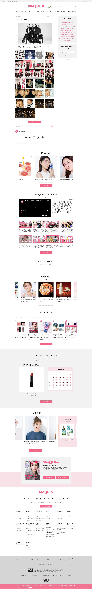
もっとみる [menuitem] (74, 11)
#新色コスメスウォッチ (69, 30)
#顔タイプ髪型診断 (64, 34)
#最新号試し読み (67, 40)
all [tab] (16, 317)
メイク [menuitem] (22, 11)
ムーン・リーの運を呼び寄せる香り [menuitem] (61, 533)
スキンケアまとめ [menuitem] (19, 516)
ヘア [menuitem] (29, 11)
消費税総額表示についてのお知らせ (46, 564)
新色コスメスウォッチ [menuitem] (40, 518)
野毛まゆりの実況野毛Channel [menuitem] (50, 534)
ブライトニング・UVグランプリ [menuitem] (30, 532)
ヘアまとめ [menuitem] (48, 518)
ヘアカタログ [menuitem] (48, 516)
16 (49, 382)
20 (63, 382)
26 (60, 385)
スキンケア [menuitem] (18, 11)
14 (67, 380)
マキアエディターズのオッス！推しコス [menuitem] (50, 527)
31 (53, 387)
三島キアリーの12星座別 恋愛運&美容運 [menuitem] (61, 529)
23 (50, 385)
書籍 (48, 559)
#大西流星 (67, 28)
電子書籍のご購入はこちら (62, 477)
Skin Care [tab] (21, 317)
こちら (56, 571)
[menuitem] (20, 512)
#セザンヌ (73, 38)
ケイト (27, 393)
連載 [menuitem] (69, 11)
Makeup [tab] (26, 317)
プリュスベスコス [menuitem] (29, 534)
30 (50, 387)
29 (70, 385)
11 (56, 380)
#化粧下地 (72, 36)
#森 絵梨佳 (62, 28)
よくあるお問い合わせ (45, 575)
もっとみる (46, 185)
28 (67, 385)
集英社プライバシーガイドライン (58, 575)
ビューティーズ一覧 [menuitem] (19, 528)
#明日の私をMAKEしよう (67, 22)
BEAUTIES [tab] (50, 317)
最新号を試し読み (49, 477)
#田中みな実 (72, 28)
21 (67, 382)
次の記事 (51, 126)
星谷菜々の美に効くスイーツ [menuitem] (50, 537)
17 (53, 382)
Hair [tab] (41, 317)
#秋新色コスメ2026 (71, 26)
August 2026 (60, 369)
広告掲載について (35, 575)
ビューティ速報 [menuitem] (38, 520)
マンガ (16, 559)
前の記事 (18, 126)
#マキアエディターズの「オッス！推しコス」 (67, 32)
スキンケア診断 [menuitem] (18, 518)
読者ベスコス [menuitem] (28, 528)
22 (70, 382)
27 (63, 385)
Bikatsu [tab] (36, 317)
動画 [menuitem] (27, 545)
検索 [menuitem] (16, 545)
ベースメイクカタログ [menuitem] (29, 518)
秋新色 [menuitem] (37, 516)
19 (60, 382)
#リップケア (68, 36)
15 (70, 380)
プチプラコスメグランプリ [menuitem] (30, 530)
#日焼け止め (63, 36)
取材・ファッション (35, 559)
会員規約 (69, 575)
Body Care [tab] (31, 317)
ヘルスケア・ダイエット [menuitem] (71, 516)
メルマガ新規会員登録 (46, 506)
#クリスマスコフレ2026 (63, 26)
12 (60, 380)
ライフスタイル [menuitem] (63, 11)
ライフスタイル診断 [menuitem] (39, 530)
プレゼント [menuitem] (51, 11)
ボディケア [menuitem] (33, 11)
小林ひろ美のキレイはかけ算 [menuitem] (50, 529)
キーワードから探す (67, 55)
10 (53, 380)
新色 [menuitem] (26, 11)
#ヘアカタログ (70, 34)
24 (53, 385)
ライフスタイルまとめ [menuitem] (40, 528)
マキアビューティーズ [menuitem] (44, 11)
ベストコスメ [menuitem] (57, 11)
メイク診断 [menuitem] (28, 520)
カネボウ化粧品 (33, 393)
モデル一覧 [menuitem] (28, 547)
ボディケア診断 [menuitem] (59, 518)
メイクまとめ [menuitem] (28, 516)
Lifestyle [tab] (45, 317)
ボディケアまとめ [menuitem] (60, 516)
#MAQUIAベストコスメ (67, 24)
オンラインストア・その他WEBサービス (68, 559)
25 (57, 385)
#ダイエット (61, 38)
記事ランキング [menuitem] (18, 530)
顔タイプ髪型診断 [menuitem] (70, 528)
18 (56, 382)
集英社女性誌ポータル (86, 1)
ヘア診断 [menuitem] (47, 520)
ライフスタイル (18, 16)
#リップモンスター (67, 38)
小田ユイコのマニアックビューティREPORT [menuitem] (50, 532)
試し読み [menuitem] (27, 542)
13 (63, 380)
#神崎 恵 (62, 30)
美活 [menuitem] (38, 11)
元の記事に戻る (34, 121)
